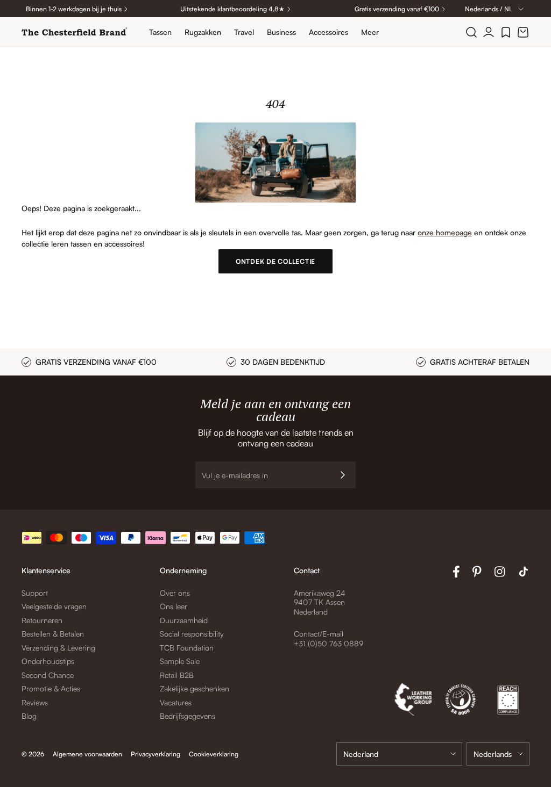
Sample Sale (180, 661)
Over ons (175, 592)
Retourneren (42, 620)
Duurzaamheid (184, 620)
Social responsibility (192, 633)
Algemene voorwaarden (87, 754)
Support (35, 592)
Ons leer (173, 606)
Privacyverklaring (155, 754)
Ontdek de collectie (275, 261)
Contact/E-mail (318, 633)
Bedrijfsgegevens (187, 715)
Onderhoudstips (48, 661)
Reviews (35, 702)
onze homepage (445, 232)
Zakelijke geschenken (194, 688)
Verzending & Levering (58, 647)
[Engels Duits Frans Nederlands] (498, 754)
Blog (29, 715)
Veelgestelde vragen (54, 606)
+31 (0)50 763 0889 (328, 643)
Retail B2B (177, 675)
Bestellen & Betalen (53, 633)
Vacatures (176, 702)
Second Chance (48, 675)
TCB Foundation (187, 647)
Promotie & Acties (51, 688)
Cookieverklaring (213, 754)
